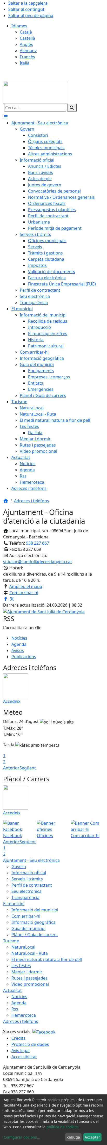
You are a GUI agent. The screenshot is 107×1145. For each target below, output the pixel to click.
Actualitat (12, 990)
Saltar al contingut (26, 9)
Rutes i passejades (29, 978)
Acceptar (92, 1137)
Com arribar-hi (23, 592)
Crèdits (18, 1038)
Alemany (28, 50)
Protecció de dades (30, 1044)
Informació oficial (28, 873)
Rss (14, 1009)
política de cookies (62, 1126)
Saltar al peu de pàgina (30, 15)
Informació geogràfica (33, 922)
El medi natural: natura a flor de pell (46, 959)
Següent (27, 768)
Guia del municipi (28, 928)
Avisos (17, 650)
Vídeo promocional (30, 984)
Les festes (21, 965)
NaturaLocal (23, 947)
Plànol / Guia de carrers (34, 934)
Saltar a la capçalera (28, 3)
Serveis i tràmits (27, 879)
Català (26, 32)
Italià (24, 63)
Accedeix (11, 701)
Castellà (27, 38)
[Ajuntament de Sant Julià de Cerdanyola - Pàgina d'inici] (35, 92)
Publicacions (23, 656)
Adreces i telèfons (31, 501)
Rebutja (73, 1137)
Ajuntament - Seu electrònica (31, 860)
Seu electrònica (26, 891)
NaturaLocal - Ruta (29, 953)
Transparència (25, 897)
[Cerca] (72, 108)
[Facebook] (44, 1032)
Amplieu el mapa (25, 586)
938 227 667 (37, 543)
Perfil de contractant (31, 885)
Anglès (26, 44)
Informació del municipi (34, 910)
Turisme (11, 941)
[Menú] (5, 117)
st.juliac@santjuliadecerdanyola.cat (37, 561)
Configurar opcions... (22, 1137)
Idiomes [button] (19, 26)
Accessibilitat (24, 1057)
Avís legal (20, 1050)
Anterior (11, 768)
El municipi (13, 904)
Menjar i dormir (26, 972)
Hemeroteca (23, 1015)
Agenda (18, 644)
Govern (18, 866)
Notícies (19, 638)
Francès (27, 57)
